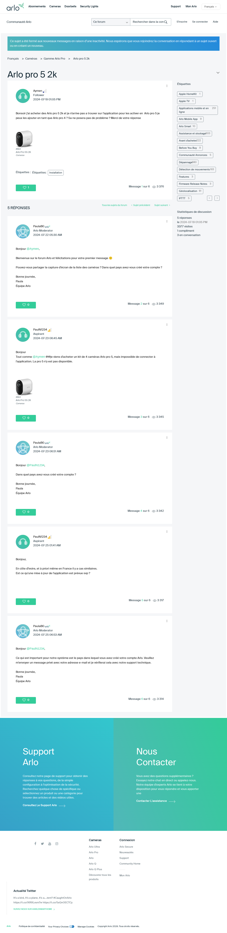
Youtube (50, 844)
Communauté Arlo (19, 22)
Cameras (55, 6)
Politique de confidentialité (32, 926)
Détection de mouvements (194, 169)
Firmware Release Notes (193, 184)
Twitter (42, 844)
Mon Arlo (191, 6)
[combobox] (150, 22)
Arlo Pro (93, 852)
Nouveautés (126, 852)
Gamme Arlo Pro (54, 58)
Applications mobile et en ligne (194, 110)
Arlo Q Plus (95, 869)
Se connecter (200, 22)
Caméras (31, 58)
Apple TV (184, 101)
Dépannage (185, 162)
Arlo (91, 858)
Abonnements (37, 6)
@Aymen (33, 248)
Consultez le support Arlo (40, 805)
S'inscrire (182, 22)
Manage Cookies (86, 927)
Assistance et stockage (192, 133)
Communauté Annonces (193, 155)
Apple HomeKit (188, 94)
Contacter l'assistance (151, 801)
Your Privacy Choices (58, 927)
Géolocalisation (188, 191)
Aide (215, 22)
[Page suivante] (217, 198)
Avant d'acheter (188, 140)
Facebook (35, 844)
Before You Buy (188, 148)
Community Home (129, 864)
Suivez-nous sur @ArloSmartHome (32, 909)
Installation (55, 172)
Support (176, 6)
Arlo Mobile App (188, 119)
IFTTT (182, 198)
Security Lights (89, 6)
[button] (167, 85)
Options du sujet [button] (218, 73)
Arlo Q (92, 864)
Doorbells (70, 6)
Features (184, 177)
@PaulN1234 (35, 465)
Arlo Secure (126, 847)
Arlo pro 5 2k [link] (81, 58)
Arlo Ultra (94, 847)
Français (13, 58)
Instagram (57, 844)
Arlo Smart (185, 126)
